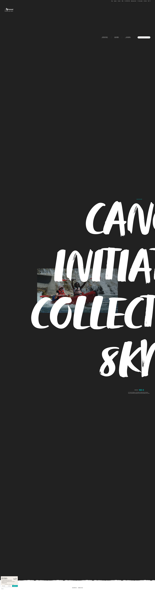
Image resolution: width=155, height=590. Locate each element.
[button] (2, 589)
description (74, 587)
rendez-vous (80, 587)
